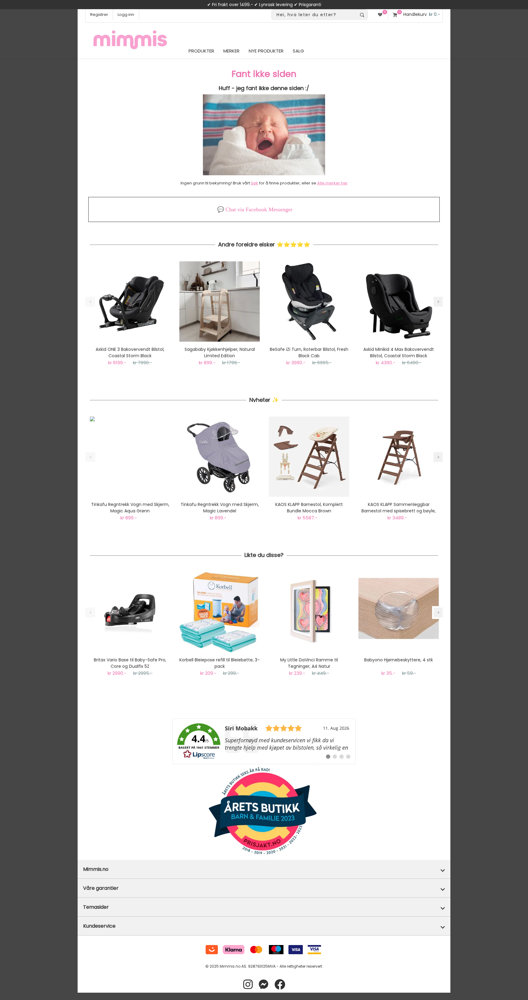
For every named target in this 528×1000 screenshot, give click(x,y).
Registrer (99, 14)
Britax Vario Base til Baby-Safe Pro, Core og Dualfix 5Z (130, 663)
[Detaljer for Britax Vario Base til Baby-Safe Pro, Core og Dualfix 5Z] (130, 612)
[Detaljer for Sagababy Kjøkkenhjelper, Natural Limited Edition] (219, 301)
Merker (231, 51)
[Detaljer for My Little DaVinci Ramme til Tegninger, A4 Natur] (309, 612)
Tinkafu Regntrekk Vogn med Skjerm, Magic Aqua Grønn (130, 507)
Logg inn (126, 14)
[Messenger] (263, 984)
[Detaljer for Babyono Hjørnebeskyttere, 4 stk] (398, 612)
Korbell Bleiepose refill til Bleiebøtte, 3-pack (219, 663)
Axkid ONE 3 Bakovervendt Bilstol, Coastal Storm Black (130, 352)
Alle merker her (332, 183)
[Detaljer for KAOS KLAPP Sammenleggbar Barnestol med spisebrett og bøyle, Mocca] (398, 456)
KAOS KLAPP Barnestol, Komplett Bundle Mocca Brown (309, 507)
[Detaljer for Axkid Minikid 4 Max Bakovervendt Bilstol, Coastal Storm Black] (398, 301)
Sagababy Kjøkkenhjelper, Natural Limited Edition (220, 352)
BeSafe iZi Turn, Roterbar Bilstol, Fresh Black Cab (309, 352)
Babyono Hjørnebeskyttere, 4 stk (398, 660)
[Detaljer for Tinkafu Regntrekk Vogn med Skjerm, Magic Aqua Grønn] (130, 456)
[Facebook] (279, 984)
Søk (254, 183)
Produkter (201, 51)
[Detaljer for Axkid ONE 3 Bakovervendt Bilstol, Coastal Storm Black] (130, 301)
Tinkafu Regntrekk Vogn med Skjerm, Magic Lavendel (220, 507)
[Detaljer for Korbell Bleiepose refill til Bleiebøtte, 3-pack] (219, 612)
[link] (264, 741)
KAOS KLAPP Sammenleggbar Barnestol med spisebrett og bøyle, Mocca (398, 507)
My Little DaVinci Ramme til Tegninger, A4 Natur (309, 663)
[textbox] (314, 14)
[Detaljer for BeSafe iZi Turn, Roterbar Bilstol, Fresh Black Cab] (309, 301)
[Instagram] (248, 984)
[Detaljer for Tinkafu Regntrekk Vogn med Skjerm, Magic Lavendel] (219, 456)
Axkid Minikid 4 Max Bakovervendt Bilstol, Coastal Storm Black (398, 352)
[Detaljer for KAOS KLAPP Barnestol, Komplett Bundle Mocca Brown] (309, 456)
